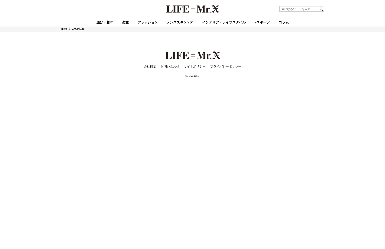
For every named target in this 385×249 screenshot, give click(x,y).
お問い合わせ (170, 66)
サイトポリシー (195, 66)
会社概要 (150, 66)
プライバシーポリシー (225, 66)
